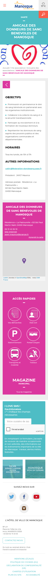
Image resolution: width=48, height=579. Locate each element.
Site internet (11, 232)
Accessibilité (33, 575)
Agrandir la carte (36, 237)
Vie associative (18, 68)
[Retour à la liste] (6, 84)
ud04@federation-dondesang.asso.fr (23, 169)
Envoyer (37, 427)
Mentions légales (24, 559)
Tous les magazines (24, 392)
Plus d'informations (13, 409)
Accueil (6, 68)
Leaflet (5, 277)
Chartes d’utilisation (24, 572)
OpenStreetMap (21, 277)
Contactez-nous (14, 540)
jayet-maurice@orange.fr (17, 235)
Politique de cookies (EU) (24, 562)
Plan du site (14, 575)
